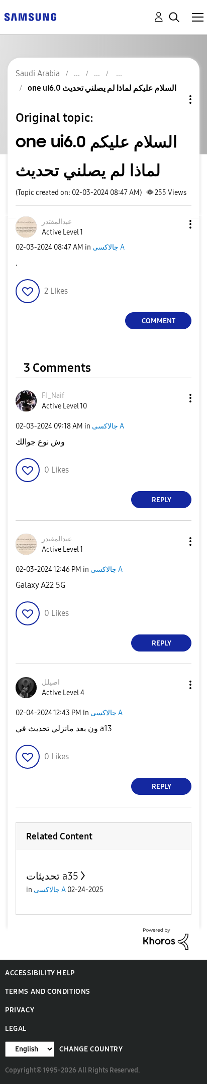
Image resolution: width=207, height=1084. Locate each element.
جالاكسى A (108, 247)
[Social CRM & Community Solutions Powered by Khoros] (165, 938)
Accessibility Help (40, 973)
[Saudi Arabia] (30, 16)
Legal (16, 1028)
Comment (158, 321)
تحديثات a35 (52, 876)
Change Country (91, 1049)
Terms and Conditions (47, 991)
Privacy (19, 1010)
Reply (161, 500)
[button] (174, 224)
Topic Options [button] (173, 99)
